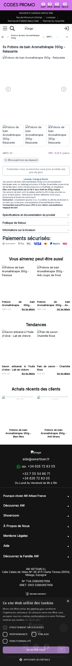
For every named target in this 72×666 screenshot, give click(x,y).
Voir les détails (28, 309)
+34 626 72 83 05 (36, 478)
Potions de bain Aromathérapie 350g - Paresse (18, 305)
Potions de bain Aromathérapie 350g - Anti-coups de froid (53, 305)
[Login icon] (66, 28)
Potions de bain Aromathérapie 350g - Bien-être (18, 433)
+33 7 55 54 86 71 (36, 474)
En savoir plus (32, 619)
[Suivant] (67, 37)
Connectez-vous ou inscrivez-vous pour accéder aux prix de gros (36, 171)
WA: (38, 466)
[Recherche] (12, 28)
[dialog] (36, 631)
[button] (36, 659)
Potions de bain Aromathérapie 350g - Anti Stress (53, 433)
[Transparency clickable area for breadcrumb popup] (22, 36)
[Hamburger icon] (5, 28)
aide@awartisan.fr (36, 459)
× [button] (67, 601)
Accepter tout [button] (36, 649)
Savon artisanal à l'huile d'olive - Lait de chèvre (18, 368)
